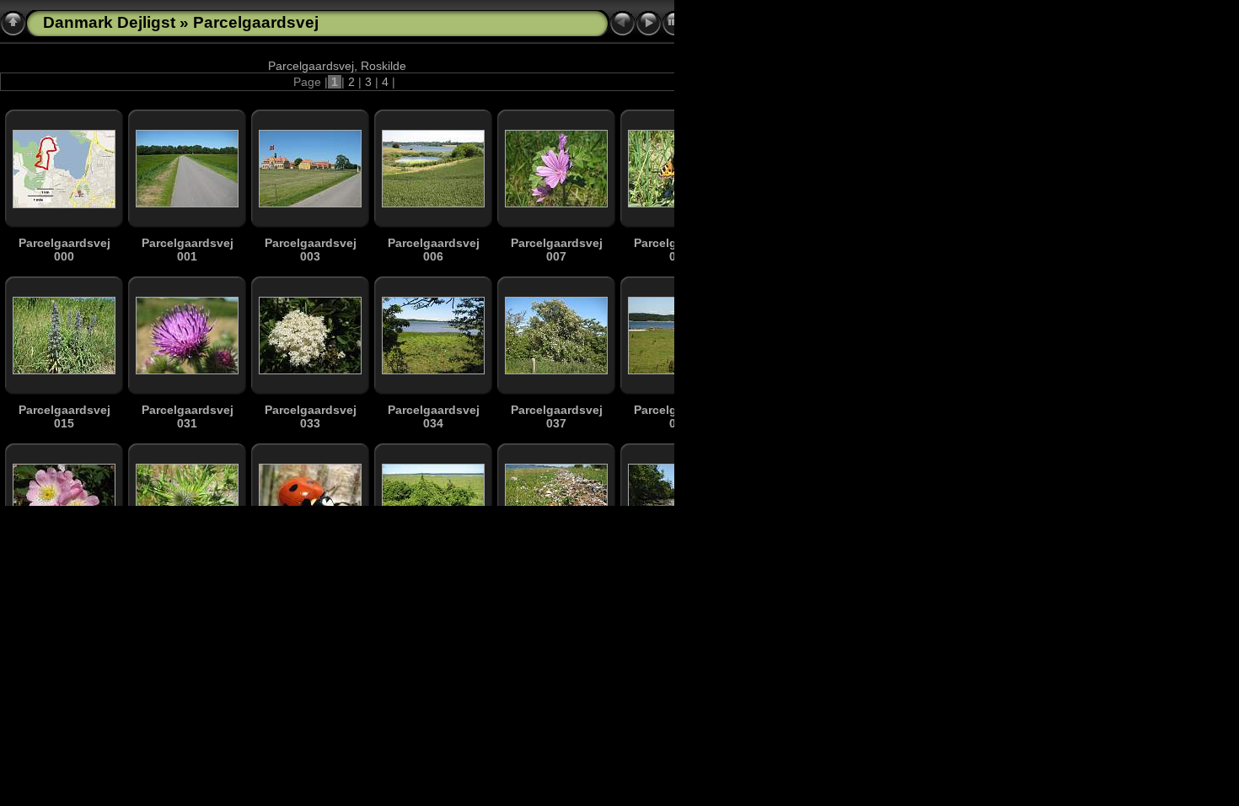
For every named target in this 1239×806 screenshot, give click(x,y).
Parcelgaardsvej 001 (187, 249)
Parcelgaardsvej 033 (311, 416)
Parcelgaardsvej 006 (434, 249)
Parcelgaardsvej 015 (64, 416)
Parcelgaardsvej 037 (557, 416)
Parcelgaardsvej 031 (187, 416)
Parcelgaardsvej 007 (557, 249)
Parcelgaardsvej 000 (64, 249)
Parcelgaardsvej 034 (434, 416)
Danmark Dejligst (109, 22)
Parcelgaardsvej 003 (311, 249)
